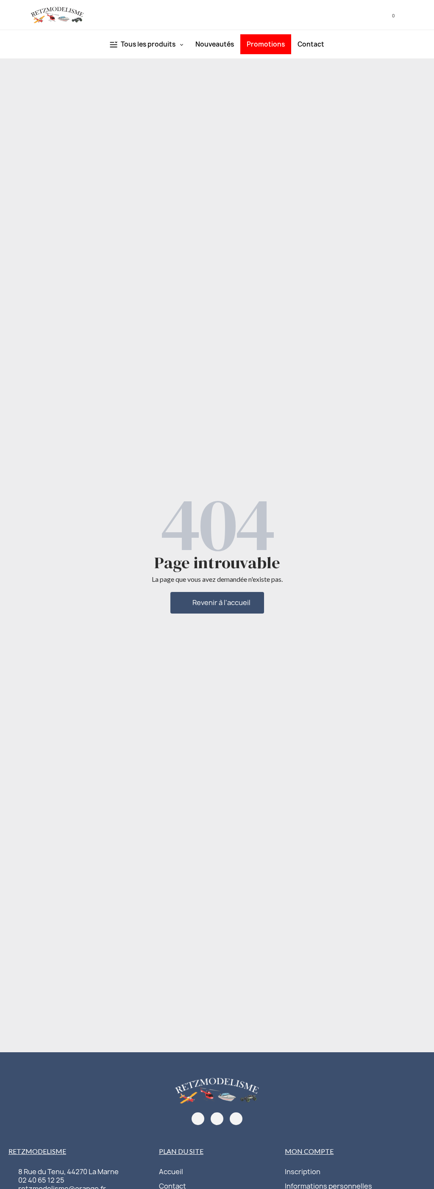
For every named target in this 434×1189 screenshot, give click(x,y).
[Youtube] (236, 1118)
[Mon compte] (375, 15)
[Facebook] (198, 1118)
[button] (363, 15)
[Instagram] (217, 1118)
